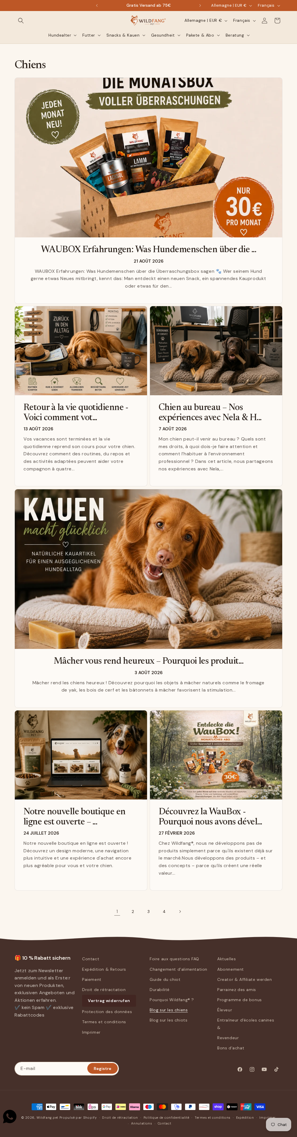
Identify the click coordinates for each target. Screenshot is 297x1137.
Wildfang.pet (47, 1118)
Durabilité (160, 989)
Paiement (92, 979)
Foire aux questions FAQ (174, 958)
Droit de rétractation (104, 989)
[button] (21, 20)
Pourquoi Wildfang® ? (172, 999)
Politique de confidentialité (166, 1118)
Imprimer (91, 1032)
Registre (102, 1068)
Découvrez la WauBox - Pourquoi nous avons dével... (210, 817)
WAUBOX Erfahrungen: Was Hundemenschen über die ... (148, 250)
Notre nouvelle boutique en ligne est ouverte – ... (74, 817)
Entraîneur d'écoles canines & (245, 1023)
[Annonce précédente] (96, 5)
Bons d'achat (230, 1048)
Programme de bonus (239, 999)
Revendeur (228, 1037)
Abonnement (230, 969)
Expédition (245, 1118)
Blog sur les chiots (168, 1020)
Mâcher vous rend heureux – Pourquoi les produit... (148, 661)
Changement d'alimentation (178, 969)
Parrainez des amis (236, 989)
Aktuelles (226, 958)
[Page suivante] (179, 911)
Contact (90, 958)
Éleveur (224, 1010)
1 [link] (117, 911)
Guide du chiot (165, 979)
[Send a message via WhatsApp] (10, 1116)
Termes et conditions (104, 1021)
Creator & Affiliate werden (244, 979)
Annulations (141, 1123)
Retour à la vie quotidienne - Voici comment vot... (75, 413)
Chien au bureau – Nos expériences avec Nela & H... (210, 413)
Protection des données (107, 1011)
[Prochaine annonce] (200, 5)
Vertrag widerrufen (109, 1000)
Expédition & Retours (104, 969)
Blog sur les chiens (169, 1010)
